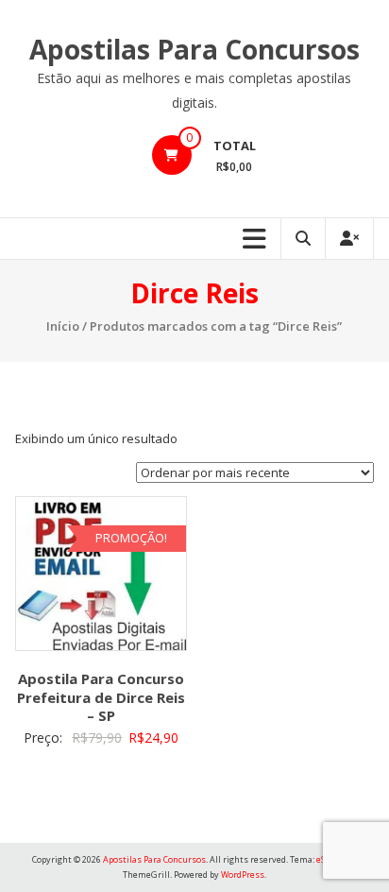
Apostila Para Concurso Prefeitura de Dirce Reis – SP (101, 697)
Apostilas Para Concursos (194, 49)
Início (62, 325)
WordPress (242, 874)
